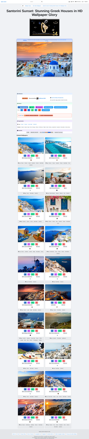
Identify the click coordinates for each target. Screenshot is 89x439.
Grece (28, 193)
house (22, 124)
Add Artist (24, 98)
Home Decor (67, 127)
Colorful (30, 251)
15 (60, 330)
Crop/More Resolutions (60, 107)
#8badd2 (43, 132)
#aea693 (52, 132)
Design (33, 127)
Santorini (35, 124)
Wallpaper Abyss (28, 5)
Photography (35, 340)
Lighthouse (64, 338)
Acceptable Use (38, 434)
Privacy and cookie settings (71, 434)
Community (78, 1)
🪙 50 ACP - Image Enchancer (46, 115)
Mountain (61, 424)
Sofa (28, 340)
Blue (57, 221)
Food (30, 127)
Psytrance (34, 160)
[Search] (42, 2)
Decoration (62, 127)
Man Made (32, 193)
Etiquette (44, 434)
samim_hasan (34, 190)
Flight (44, 127)
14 (60, 155)
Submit (73, 1)
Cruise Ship (33, 338)
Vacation (58, 127)
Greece (25, 124)
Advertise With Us (50, 434)
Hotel (47, 127)
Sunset (23, 424)
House (64, 221)
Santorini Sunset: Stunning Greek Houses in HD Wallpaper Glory (55, 5)
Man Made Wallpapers (37, 5)
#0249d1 (49, 132)
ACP (20, 115)
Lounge (21, 340)
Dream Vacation (52, 193)
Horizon (24, 221)
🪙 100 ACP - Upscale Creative (31, 115)
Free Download (23, 107)
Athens (37, 127)
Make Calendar (48, 107)
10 (33, 214)
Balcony (61, 193)
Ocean (31, 221)
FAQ (18, 434)
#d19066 (46, 132)
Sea (64, 193)
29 (60, 389)
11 (60, 302)
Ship (25, 340)
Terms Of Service (30, 434)
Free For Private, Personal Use (57, 97)
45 (33, 155)
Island (25, 127)
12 (60, 274)
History (50, 127)
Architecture (52, 251)
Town (56, 251)
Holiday (40, 340)
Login (83, 1)
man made (30, 124)
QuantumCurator (61, 190)
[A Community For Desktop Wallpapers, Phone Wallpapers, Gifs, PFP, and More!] (22, 5)
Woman (57, 193)
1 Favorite (39, 107)
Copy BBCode (46, 110)
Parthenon (41, 127)
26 (33, 417)
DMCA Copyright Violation (60, 434)
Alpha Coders (3, 1)
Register (86, 1)
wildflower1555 (42, 98)
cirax (34, 307)
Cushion (24, 338)
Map (28, 127)
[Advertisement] (44, 84)
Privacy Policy (23, 434)
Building (32, 424)
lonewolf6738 (34, 335)
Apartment (54, 127)
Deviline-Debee (61, 160)
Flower (54, 221)
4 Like (32, 107)
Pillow (41, 338)
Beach (22, 127)
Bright (34, 251)
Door (58, 223)
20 (33, 185)
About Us (14, 434)
